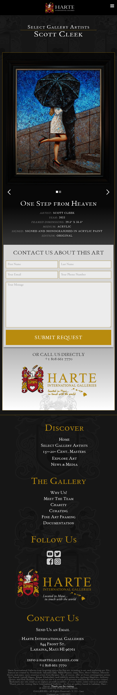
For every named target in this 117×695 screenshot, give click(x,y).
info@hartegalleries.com (52, 659)
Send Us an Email (53, 629)
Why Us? (58, 492)
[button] (112, 7)
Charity (58, 504)
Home (64, 439)
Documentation (58, 523)
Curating (58, 510)
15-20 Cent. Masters (64, 451)
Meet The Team (58, 498)
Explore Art (64, 458)
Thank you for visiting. (62, 686)
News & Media (64, 464)
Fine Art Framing (59, 517)
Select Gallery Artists (64, 445)
